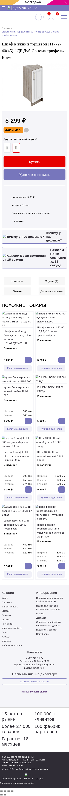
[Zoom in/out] (12, 791)
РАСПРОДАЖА (33, 2)
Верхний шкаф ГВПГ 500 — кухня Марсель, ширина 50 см (17, 456)
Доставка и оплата (52, 291)
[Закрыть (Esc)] (1, 791)
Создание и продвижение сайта (17, 783)
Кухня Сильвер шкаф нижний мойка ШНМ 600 (16, 391)
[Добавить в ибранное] (63, 107)
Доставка (41, 618)
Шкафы (6, 611)
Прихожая (7, 624)
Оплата (40, 613)
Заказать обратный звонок (34, 681)
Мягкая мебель (10, 606)
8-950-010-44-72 (34, 658)
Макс (9, 8)
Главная (6, 28)
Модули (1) (51, 281)
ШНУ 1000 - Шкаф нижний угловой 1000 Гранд (50, 456)
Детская (6, 619)
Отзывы (17, 291)
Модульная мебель (12, 628)
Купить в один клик (34, 174)
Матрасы (7, 641)
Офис (5, 632)
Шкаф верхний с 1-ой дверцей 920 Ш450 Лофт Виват (17, 524)
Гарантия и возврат (46, 630)
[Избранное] (47, 17)
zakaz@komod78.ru (34, 668)
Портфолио (42, 634)
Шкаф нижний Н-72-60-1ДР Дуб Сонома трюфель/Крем (51, 331)
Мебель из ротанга (12, 645)
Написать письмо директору (34, 674)
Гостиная (7, 602)
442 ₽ (9, 130)
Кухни (5, 598)
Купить (34, 162)
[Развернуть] (8, 791)
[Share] (5, 791)
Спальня (6, 615)
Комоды (6, 636)
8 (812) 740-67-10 (23, 8)
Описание (18, 281)
